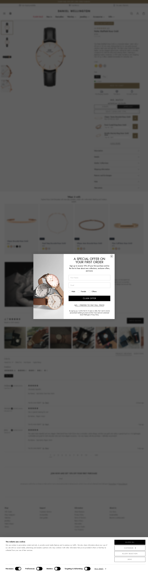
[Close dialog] (111, 256)
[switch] (39, 568)
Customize (128, 548)
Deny (130, 559)
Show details (98, 569)
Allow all (129, 542)
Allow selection (130, 554)
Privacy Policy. (95, 315)
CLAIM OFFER (89, 298)
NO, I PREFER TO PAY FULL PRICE (89, 305)
